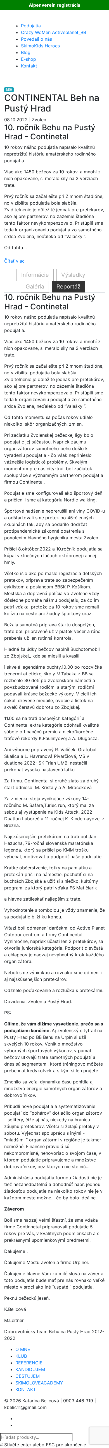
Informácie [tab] (35, 274)
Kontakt (29, 66)
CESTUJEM (27, 1376)
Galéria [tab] (35, 286)
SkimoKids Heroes (40, 45)
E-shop (28, 59)
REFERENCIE (28, 1362)
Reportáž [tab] (68, 286)
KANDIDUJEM (30, 1369)
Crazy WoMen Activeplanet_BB (53, 32)
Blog (25, 52)
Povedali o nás (36, 39)
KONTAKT (25, 1389)
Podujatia (31, 25)
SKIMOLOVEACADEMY (39, 1383)
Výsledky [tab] (73, 274)
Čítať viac (14, 261)
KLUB (21, 1356)
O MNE (22, 1349)
